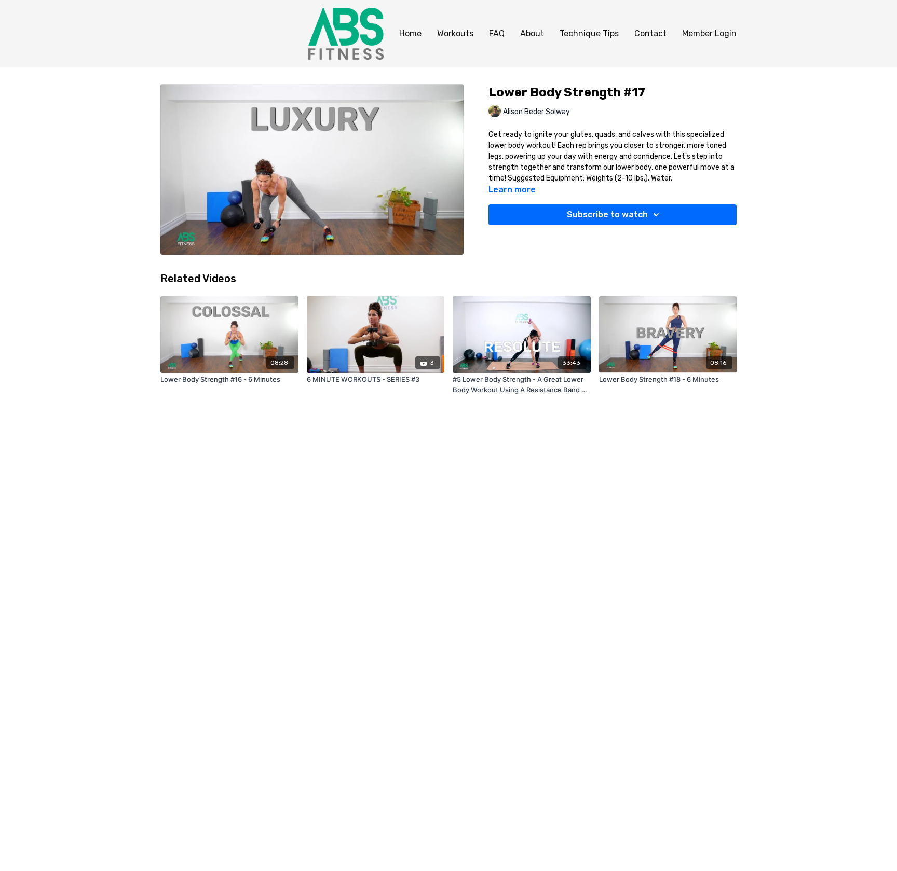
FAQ (497, 33)
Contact (650, 33)
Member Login (709, 33)
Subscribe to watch (607, 214)
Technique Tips (589, 33)
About (532, 33)
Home (410, 33)
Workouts (455, 33)
